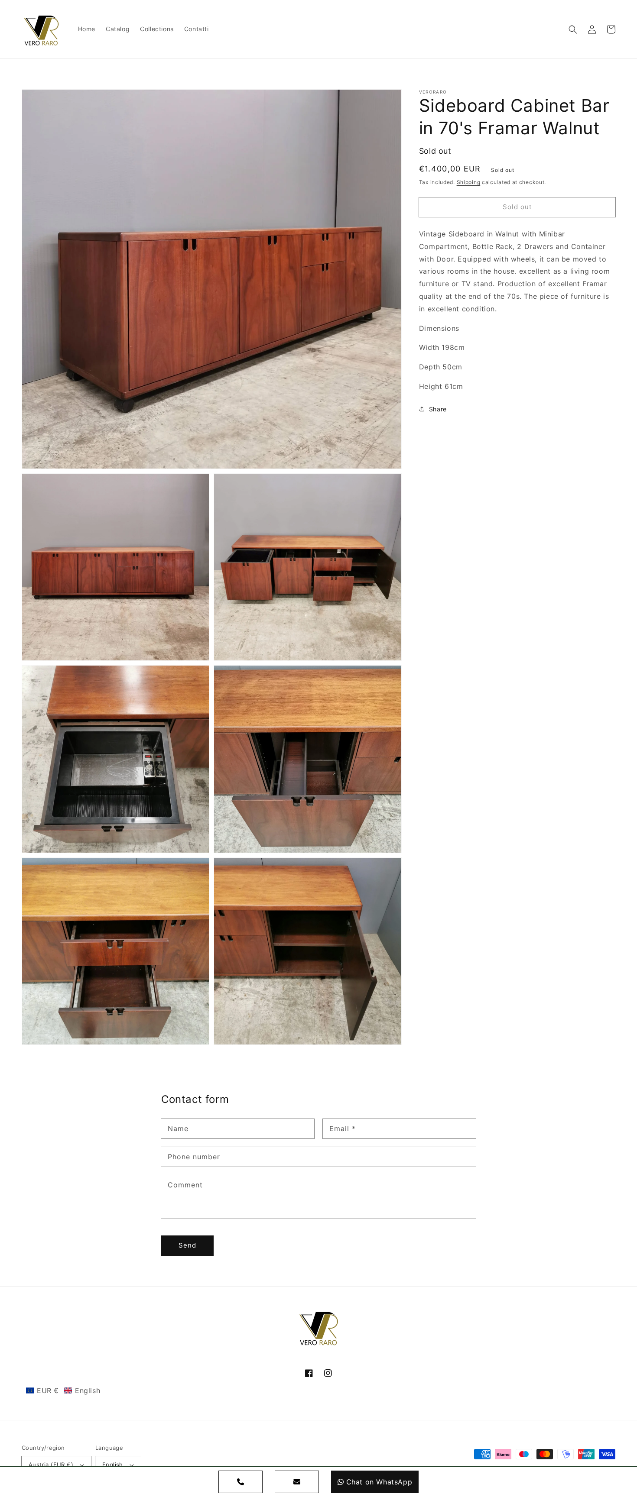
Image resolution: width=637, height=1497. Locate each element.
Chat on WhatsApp (379, 1482)
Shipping (469, 181)
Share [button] (438, 409)
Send (187, 1245)
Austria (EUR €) (51, 1464)
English (112, 1464)
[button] (572, 29)
